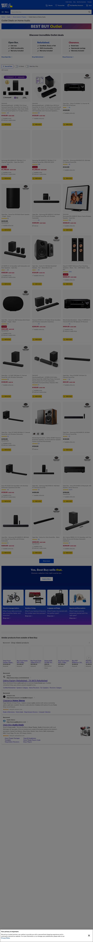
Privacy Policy (5, 938)
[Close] (89, 936)
